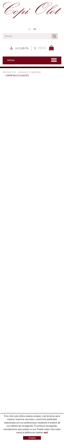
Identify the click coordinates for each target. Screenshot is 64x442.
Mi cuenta (22, 48)
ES (35, 29)
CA (29, 29)
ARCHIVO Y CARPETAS (29, 72)
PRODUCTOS (9, 72)
